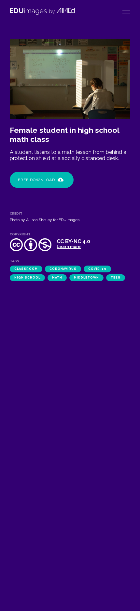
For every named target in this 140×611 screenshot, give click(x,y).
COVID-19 (97, 268)
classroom (26, 268)
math (57, 277)
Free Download (36, 180)
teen (115, 277)
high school (27, 277)
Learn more (69, 246)
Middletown (86, 277)
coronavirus (63, 268)
